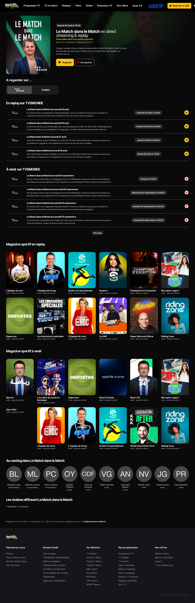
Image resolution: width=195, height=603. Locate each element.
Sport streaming (126, 573)
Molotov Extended (164, 557)
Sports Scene (106, 397)
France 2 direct (94, 557)
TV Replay (123, 557)
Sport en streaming (65, 42)
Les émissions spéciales (50, 336)
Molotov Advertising (16, 561)
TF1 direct (92, 553)
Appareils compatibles (54, 580)
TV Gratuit (123, 561)
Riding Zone (167, 336)
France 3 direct (94, 561)
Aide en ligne (49, 553)
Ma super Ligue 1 (170, 290)
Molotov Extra (162, 553)
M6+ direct (92, 569)
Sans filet (11, 409)
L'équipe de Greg (46, 290)
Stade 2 (103, 290)
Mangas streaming (127, 580)
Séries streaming (126, 569)
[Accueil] (12, 6)
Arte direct (92, 573)
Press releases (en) (16, 557)
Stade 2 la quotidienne (80, 290)
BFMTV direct (93, 584)
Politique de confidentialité (56, 557)
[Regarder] (186, 112)
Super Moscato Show (141, 336)
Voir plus (97, 233)
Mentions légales (51, 561)
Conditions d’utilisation (54, 569)
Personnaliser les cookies (55, 573)
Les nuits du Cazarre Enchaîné (48, 398)
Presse (9, 553)
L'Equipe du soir (14, 290)
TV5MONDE (11, 506)
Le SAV (103, 336)
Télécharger (49, 576)
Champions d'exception (143, 290)
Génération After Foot (142, 446)
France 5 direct (94, 565)
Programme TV (125, 553)
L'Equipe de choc (77, 336)
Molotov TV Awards (128, 576)
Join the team (13, 565)
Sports (10, 397)
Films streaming (126, 565)
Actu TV (122, 584)
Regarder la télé (181, 5)
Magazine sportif (84, 42)
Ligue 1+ (159, 561)
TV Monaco (23, 506)
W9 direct (91, 576)
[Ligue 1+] (156, 5)
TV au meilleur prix (164, 565)
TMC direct (92, 580)
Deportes (11, 336)
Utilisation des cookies (54, 565)
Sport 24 (135, 397)
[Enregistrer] (186, 179)
